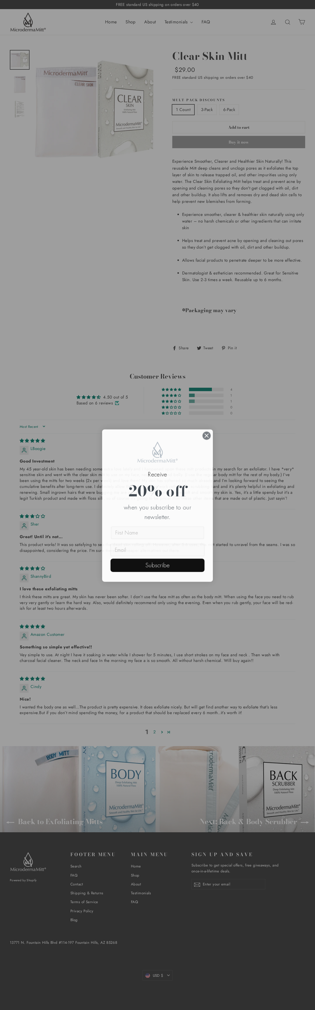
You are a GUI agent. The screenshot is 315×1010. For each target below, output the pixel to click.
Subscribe (157, 564)
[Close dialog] (206, 435)
